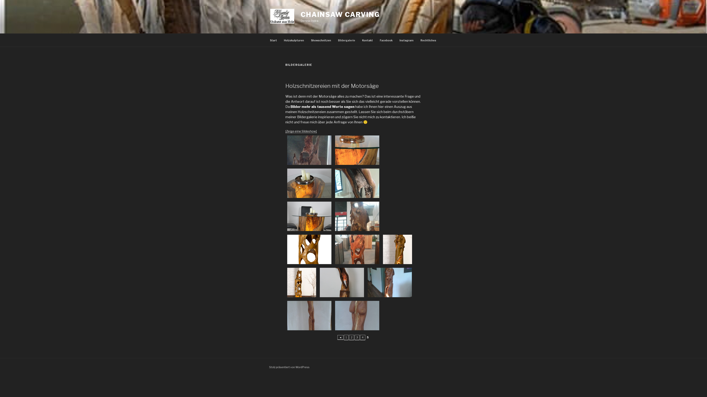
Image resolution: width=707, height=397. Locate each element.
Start (273, 40)
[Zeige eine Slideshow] (301, 131)
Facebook (386, 40)
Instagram (407, 40)
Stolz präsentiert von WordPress (289, 367)
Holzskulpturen (294, 40)
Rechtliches (428, 40)
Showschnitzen (321, 40)
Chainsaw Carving (340, 14)
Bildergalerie (346, 40)
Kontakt (367, 40)
